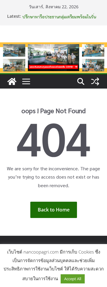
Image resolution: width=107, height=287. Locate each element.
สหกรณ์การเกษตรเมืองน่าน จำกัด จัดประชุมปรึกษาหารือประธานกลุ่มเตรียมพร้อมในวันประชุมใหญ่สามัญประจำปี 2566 (59, 17)
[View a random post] (95, 81)
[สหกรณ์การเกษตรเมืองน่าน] (53, 46)
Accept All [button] (72, 278)
